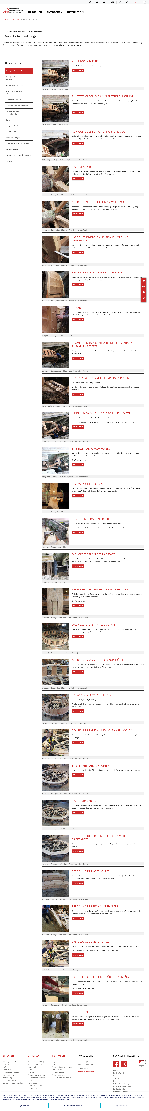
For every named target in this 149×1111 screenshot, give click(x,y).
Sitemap (116, 1078)
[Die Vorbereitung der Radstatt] (55, 566)
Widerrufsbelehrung (120, 1091)
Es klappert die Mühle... (14, 100)
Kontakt (116, 1070)
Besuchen (8, 1055)
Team (54, 1064)
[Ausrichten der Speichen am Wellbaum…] (55, 214)
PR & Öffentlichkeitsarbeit (61, 1078)
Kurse (30, 1070)
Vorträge (31, 1072)
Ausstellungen (8, 1078)
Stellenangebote (12, 149)
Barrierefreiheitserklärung (122, 1086)
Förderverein (57, 1070)
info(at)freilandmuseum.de (86, 1071)
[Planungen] (55, 1024)
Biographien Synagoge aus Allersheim (15, 92)
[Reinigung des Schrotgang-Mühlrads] (55, 143)
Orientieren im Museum (12, 1072)
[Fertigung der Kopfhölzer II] (55, 883)
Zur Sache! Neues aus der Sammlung (19, 155)
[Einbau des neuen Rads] (55, 496)
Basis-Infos (7, 1070)
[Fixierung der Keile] (55, 179)
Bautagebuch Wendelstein (15, 85)
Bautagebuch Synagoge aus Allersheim (16, 78)
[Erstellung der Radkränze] (55, 953)
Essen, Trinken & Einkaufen (13, 1083)
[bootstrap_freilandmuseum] (13, 10)
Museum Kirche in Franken (62, 1067)
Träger (54, 1062)
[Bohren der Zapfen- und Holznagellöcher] (55, 742)
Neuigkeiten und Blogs (36, 1062)
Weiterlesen (78, 70)
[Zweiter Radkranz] (55, 813)
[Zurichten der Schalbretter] (55, 531)
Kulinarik (9, 120)
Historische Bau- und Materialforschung (13, 112)
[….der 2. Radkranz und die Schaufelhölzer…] (55, 425)
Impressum (117, 1081)
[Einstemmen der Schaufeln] (55, 777)
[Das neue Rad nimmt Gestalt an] (55, 636)
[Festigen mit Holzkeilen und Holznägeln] (55, 390)
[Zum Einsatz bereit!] (55, 73)
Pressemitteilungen (13, 137)
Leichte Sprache (119, 1089)
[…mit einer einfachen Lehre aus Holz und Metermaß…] (55, 249)
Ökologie (9, 161)
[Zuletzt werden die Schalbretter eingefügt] (55, 108)
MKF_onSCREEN (12, 126)
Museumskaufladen (35, 1064)
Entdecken (33, 1055)
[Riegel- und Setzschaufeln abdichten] (55, 284)
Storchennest (32, 1083)
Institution (58, 1055)
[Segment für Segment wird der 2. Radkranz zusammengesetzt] (55, 355)
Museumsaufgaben (59, 1075)
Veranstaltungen (9, 1075)
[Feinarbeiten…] (55, 319)
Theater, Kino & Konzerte (37, 1075)
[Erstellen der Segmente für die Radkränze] (55, 989)
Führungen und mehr (11, 1080)
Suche (115, 1076)
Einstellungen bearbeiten (74, 1105)
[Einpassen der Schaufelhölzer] (55, 707)
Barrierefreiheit (118, 1073)
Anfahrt (6, 1067)
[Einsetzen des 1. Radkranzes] (55, 460)
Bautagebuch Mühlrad (14, 71)
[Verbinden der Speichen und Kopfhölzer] (55, 601)
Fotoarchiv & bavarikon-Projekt (17, 105)
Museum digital (33, 1067)
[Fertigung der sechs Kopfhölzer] (55, 918)
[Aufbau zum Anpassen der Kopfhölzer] (55, 672)
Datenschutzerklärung (121, 1084)
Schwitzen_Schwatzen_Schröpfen (18, 143)
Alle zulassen (123, 1105)
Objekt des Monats (13, 132)
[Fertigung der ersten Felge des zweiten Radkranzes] (55, 848)
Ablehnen (26, 1105)
